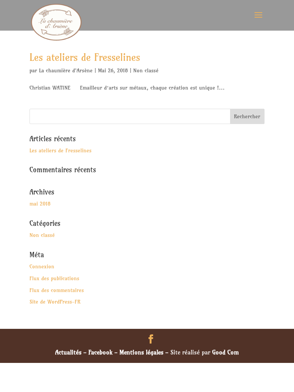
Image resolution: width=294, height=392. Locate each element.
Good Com (225, 352)
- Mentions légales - (141, 352)
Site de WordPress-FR (54, 301)
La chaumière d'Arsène (66, 70)
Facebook (100, 352)
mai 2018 (40, 203)
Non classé (145, 70)
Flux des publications (54, 278)
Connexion (41, 266)
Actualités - (71, 352)
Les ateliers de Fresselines (84, 57)
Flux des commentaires (56, 290)
